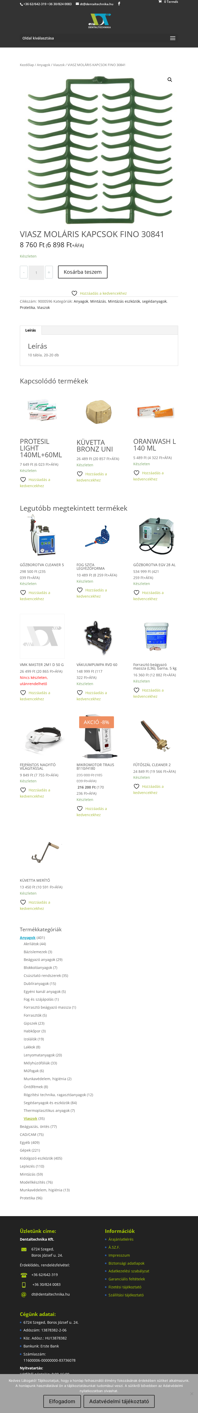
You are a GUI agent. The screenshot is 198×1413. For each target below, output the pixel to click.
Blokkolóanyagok (38, 967)
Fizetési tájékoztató (125, 1286)
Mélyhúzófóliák (37, 1063)
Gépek (25, 1150)
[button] (170, 79)
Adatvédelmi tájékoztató (119, 1401)
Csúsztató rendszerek (42, 975)
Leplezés (27, 1166)
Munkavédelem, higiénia (45, 1078)
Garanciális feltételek (127, 1278)
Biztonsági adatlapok (126, 1263)
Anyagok (43, 64)
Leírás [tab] (30, 330)
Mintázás (98, 301)
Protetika (27, 307)
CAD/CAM (28, 1134)
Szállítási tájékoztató (126, 1294)
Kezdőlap (27, 64)
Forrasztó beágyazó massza (47, 1007)
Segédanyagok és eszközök (47, 1102)
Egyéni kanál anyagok (42, 991)
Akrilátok (31, 943)
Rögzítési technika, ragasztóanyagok (55, 1094)
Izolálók (30, 1039)
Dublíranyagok (36, 983)
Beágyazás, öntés (35, 1126)
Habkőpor (32, 1031)
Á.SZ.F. (114, 1247)
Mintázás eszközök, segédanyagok (137, 301)
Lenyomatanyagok (39, 1055)
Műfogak (31, 1070)
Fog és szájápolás (39, 999)
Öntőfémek (33, 1086)
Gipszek (30, 1023)
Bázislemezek (35, 951)
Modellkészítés (32, 1182)
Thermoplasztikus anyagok (47, 1110)
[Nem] (191, 1393)
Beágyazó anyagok (39, 959)
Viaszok (59, 64)
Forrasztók (33, 1015)
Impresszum (119, 1255)
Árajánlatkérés (121, 1239)
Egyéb (25, 1142)
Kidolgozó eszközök (36, 1158)
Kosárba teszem (83, 271)
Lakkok (29, 1047)
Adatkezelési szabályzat (129, 1271)
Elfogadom (62, 1401)
